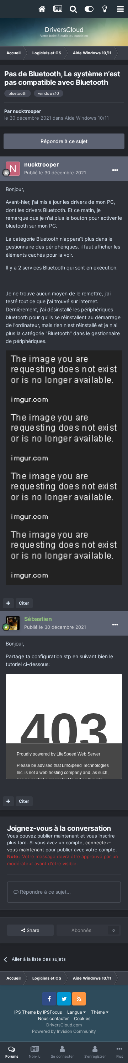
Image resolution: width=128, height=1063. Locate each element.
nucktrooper (27, 111)
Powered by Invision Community (64, 1031)
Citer (24, 603)
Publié (55, 172)
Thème (98, 1012)
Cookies (82, 1018)
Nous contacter (53, 1018)
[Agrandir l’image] (64, 379)
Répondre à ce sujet (64, 141)
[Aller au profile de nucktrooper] (13, 169)
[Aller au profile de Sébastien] (13, 623)
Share (32, 930)
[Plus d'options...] (115, 170)
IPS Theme (25, 1012)
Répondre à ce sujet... (44, 892)
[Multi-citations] (8, 603)
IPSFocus (52, 1012)
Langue (75, 1012)
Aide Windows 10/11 (87, 118)
